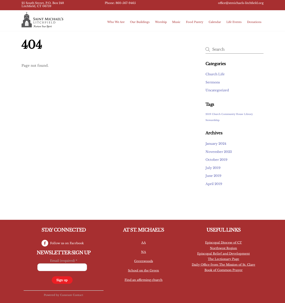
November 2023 (219, 152)
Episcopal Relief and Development (223, 253)
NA (143, 252)
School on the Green (143, 270)
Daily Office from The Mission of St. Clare (223, 265)
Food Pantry (194, 22)
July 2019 (213, 168)
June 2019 (213, 176)
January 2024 (216, 144)
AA (143, 242)
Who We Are (116, 22)
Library (248, 114)
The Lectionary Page (223, 259)
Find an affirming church (144, 280)
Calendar (215, 22)
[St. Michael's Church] (42, 26)
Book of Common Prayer (223, 270)
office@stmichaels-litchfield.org (241, 3)
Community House (232, 114)
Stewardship (212, 120)
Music (176, 22)
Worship (161, 22)
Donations (254, 22)
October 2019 (216, 160)
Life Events (234, 22)
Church (216, 114)
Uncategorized (217, 90)
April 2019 (214, 184)
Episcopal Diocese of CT (223, 242)
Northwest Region (223, 248)
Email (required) (63, 261)
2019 (208, 114)
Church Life (215, 74)
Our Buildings (140, 22)
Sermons (213, 82)
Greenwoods (143, 261)
